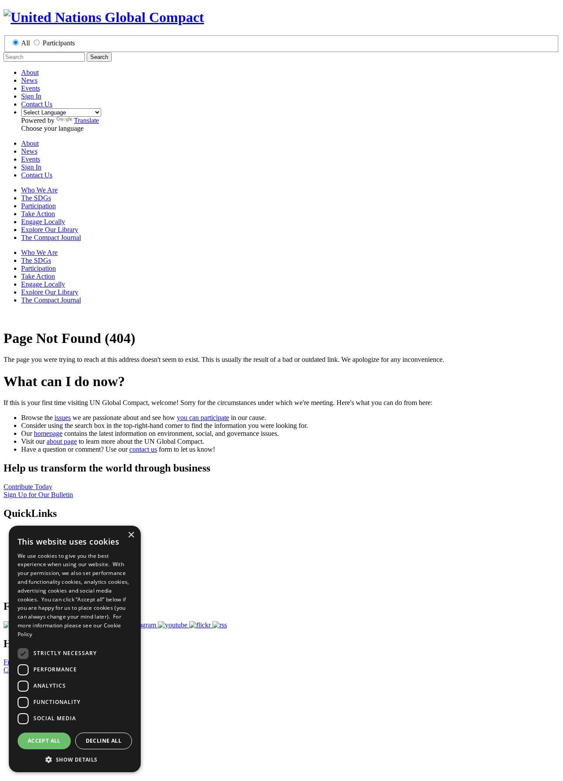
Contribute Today (28, 486)
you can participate (203, 417)
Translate (86, 120)
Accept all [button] (44, 740)
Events (30, 88)
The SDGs (36, 198)
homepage (48, 433)
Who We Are (39, 190)
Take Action (38, 213)
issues (63, 417)
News (29, 80)
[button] (75, 759)
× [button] (131, 535)
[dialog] (75, 649)
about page (62, 441)
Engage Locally (43, 221)
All (25, 43)
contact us (143, 449)
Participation (38, 206)
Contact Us (36, 104)
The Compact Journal (51, 237)
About (30, 72)
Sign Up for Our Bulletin (38, 494)
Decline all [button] (103, 740)
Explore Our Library (49, 229)
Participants (59, 43)
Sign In (31, 96)
